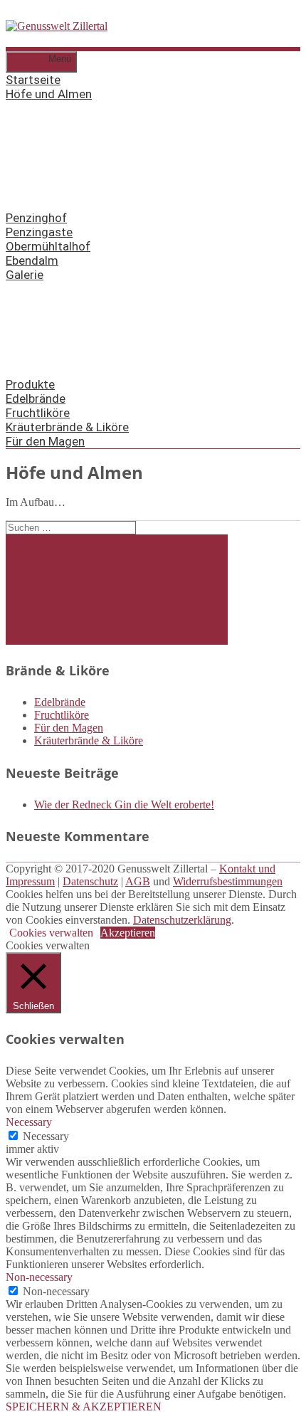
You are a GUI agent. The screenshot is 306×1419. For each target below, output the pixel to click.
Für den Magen (45, 441)
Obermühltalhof (48, 246)
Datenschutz (90, 881)
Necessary (46, 1136)
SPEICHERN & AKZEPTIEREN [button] (84, 1406)
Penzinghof (36, 218)
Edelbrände (35, 398)
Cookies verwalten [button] (51, 933)
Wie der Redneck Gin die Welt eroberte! (124, 804)
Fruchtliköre (38, 413)
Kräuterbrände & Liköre (67, 427)
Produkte (30, 384)
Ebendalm (32, 260)
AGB (137, 881)
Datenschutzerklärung (182, 920)
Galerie (24, 275)
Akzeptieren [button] (127, 933)
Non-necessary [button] (39, 1277)
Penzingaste (39, 232)
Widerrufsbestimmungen (228, 881)
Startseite (33, 80)
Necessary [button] (29, 1122)
